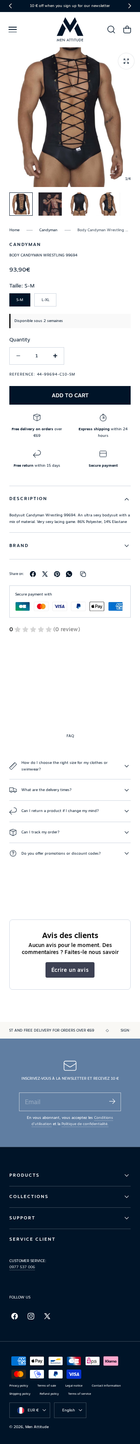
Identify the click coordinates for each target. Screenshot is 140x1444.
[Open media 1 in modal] (126, 61)
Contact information (106, 1385)
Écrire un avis (70, 970)
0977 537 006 (22, 1266)
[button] (12, 29)
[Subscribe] (112, 1101)
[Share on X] (45, 574)
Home (14, 229)
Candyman (48, 229)
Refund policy (49, 1394)
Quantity (19, 339)
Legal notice (73, 1385)
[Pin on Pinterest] (57, 574)
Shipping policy (19, 1394)
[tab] (21, 204)
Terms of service (79, 1394)
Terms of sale (46, 1385)
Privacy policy (18, 1385)
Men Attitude (37, 1426)
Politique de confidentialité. (84, 1123)
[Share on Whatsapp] (69, 574)
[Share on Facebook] (33, 574)
